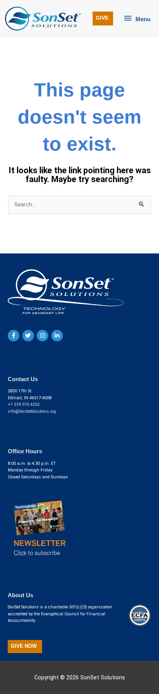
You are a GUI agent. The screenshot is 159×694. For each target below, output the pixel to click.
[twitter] (29, 335)
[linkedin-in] (58, 335)
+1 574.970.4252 (23, 404)
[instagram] (43, 335)
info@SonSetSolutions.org (32, 411)
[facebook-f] (14, 335)
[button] (103, 18)
